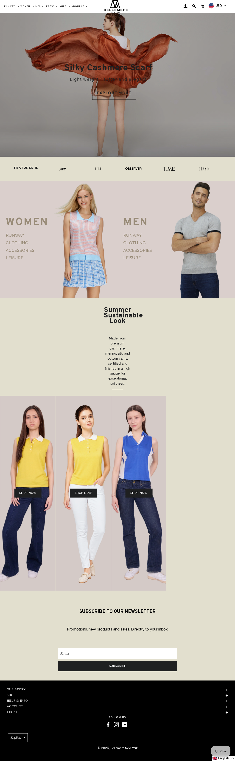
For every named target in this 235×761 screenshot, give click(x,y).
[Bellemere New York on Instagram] (116, 725)
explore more (114, 93)
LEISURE (14, 257)
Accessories (20, 250)
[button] (223, 758)
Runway (15, 235)
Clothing (17, 242)
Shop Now (19, 492)
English (16, 737)
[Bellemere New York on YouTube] (124, 725)
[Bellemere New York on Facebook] (108, 725)
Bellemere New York (124, 748)
